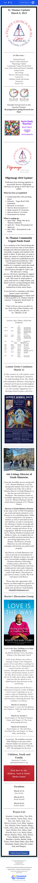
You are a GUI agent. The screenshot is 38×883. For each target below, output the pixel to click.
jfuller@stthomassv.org (13, 296)
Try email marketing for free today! (19, 880)
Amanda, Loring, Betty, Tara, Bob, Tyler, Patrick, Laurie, (19, 817)
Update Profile (11, 869)
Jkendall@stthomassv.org (18, 590)
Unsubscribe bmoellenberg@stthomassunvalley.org (19, 867)
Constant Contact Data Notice (23, 869)
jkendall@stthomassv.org (21, 871)
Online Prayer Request (19, 853)
